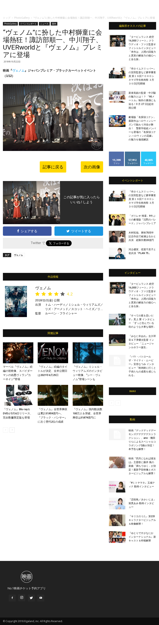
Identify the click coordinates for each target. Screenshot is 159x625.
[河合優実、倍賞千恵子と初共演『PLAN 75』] (117, 253)
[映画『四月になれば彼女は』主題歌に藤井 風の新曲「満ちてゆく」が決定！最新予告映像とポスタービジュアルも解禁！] (117, 462)
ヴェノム (18, 70)
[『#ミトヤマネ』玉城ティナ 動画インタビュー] (117, 486)
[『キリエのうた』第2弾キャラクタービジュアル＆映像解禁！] (117, 520)
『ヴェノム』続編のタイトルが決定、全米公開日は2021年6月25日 (52, 371)
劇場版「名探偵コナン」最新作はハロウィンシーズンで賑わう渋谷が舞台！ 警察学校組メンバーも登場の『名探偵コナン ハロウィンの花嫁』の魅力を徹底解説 (142, 128)
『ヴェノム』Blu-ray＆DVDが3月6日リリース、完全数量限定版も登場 (18, 413)
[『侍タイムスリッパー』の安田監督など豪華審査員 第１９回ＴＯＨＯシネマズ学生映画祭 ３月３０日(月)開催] (117, 72)
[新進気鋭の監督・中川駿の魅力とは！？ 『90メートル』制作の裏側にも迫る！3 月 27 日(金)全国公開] (117, 97)
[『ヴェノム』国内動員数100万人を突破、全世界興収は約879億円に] (88, 395)
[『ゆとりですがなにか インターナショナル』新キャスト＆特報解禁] (117, 537)
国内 (54, 23)
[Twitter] (31, 598)
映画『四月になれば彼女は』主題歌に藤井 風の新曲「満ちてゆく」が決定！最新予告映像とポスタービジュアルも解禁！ (142, 466)
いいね (116, 153)
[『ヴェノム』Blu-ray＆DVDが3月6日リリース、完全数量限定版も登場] (18, 395)
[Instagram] (21, 598)
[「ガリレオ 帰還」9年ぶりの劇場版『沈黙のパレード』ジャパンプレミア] (117, 220)
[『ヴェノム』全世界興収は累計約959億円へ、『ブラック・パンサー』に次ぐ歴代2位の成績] (53, 395)
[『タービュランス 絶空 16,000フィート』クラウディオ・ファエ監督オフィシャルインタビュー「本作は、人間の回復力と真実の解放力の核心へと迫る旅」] (117, 41)
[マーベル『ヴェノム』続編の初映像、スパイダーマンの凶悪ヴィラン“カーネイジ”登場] (18, 352)
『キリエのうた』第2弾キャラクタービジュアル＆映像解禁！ (142, 520)
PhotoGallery (22, 17)
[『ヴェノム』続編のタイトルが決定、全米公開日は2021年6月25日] (53, 352)
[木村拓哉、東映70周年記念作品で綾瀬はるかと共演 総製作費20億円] (117, 236)
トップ (6, 17)
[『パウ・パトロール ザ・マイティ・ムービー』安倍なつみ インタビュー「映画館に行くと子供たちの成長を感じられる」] (117, 360)
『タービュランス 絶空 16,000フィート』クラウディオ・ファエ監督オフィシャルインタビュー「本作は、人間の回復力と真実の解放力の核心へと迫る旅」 (142, 48)
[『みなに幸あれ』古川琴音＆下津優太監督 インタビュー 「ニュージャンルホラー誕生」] (117, 340)
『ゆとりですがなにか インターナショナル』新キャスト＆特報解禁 (142, 537)
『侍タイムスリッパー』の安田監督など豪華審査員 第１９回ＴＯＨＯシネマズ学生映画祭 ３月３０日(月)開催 (142, 76)
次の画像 (92, 167)
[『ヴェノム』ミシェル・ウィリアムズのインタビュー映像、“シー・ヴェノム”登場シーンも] (88, 352)
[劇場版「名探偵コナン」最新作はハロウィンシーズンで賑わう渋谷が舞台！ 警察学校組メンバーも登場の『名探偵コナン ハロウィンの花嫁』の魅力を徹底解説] (117, 121)
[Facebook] (12, 598)
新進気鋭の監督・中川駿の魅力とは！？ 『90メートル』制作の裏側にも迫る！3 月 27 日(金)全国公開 (142, 100)
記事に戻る (53, 167)
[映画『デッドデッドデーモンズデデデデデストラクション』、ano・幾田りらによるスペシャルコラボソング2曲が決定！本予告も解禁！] (117, 434)
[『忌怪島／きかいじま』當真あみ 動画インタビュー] (117, 503)
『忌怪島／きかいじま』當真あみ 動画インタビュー (142, 503)
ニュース (44, 23)
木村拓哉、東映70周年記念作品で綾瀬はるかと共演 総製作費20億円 (142, 236)
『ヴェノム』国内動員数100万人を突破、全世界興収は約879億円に (87, 413)
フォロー (132, 153)
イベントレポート (28, 23)
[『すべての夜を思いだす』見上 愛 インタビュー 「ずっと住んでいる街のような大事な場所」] (117, 319)
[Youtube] (40, 598)
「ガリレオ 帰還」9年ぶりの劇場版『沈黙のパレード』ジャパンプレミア (142, 219)
